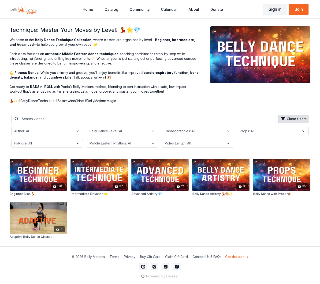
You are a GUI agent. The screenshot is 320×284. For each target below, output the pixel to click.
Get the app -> (237, 257)
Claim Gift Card (176, 257)
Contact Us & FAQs (207, 257)
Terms (114, 257)
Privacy (129, 257)
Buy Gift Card (150, 257)
